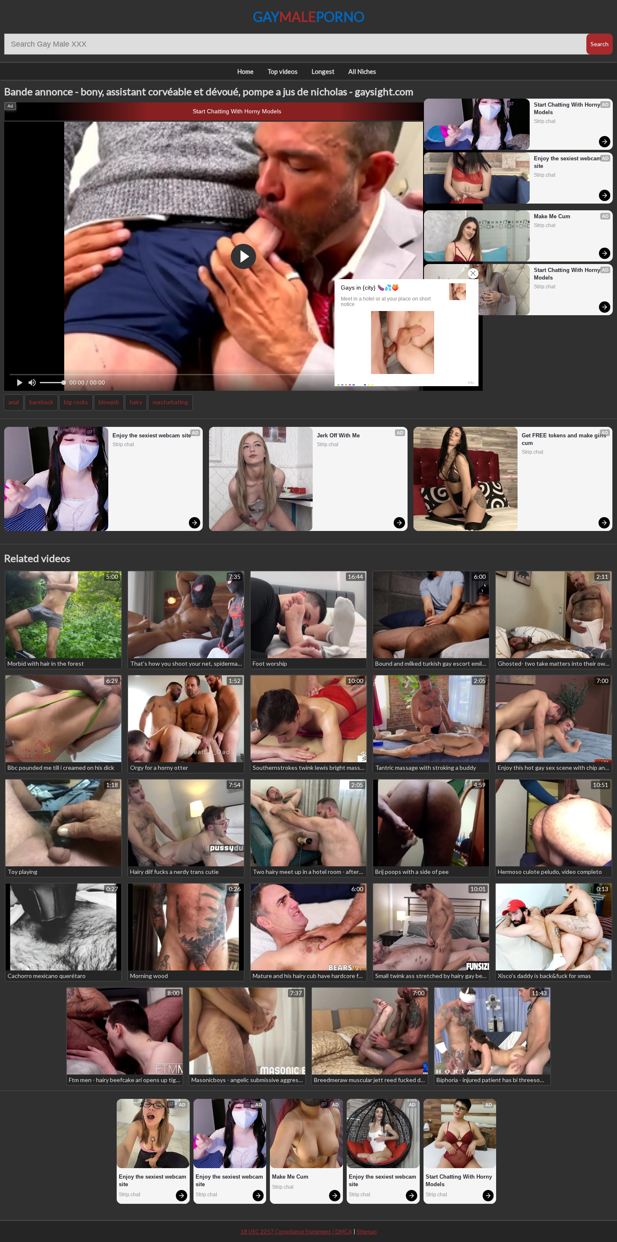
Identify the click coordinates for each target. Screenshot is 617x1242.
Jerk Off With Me (338, 435)
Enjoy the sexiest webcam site (568, 162)
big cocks (76, 401)
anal (13, 401)
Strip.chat (544, 121)
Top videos (282, 71)
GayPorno (308, 16)
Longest (323, 71)
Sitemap (367, 1231)
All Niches (362, 71)
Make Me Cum (552, 216)
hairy (136, 401)
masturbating (170, 401)
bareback (41, 401)
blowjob (109, 401)
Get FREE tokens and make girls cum (565, 439)
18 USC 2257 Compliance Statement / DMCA (296, 1231)
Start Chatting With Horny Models (237, 111)
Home (245, 71)
